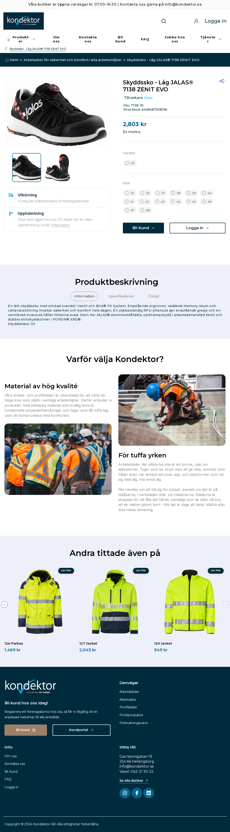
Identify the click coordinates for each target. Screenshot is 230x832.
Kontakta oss (14, 764)
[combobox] (110, 21)
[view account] (196, 21)
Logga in (11, 787)
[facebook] (131, 245)
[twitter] (142, 245)
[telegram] (164, 245)
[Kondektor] (23, 21)
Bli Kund (11, 772)
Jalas (148, 98)
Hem (14, 60)
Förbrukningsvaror (133, 723)
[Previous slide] (4, 604)
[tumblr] (175, 245)
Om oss (10, 756)
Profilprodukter (131, 715)
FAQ (7, 779)
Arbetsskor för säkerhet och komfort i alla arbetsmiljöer (73, 60)
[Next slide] (225, 604)
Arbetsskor (127, 700)
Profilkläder (128, 707)
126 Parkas (13, 643)
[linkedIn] (153, 245)
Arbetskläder (129, 692)
